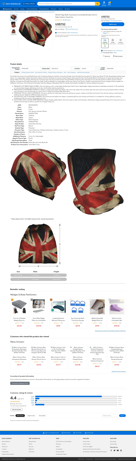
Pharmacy (53, 9)
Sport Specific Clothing (33, 12)
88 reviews (67, 20)
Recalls (58, 446)
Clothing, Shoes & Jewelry (20, 12)
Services (16, 9)
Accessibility (59, 449)
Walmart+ (31, 449)
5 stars (32, 396)
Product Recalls (60, 451)
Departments (8, 9)
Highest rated (31, 415)
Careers (61, 9)
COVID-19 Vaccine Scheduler (63, 441)
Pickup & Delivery (44, 9)
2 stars (32, 402)
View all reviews (16, 409)
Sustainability (5, 451)
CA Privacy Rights (87, 446)
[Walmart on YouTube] (118, 450)
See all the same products (119, 371)
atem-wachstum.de (73, 32)
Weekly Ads (90, 433)
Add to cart (112, 24)
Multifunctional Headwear (83, 72)
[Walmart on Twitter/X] (114, 450)
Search (122, 415)
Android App (113, 444)
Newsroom (4, 446)
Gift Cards (31, 451)
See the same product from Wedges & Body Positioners (110, 331)
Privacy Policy (86, 444)
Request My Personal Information (91, 449)
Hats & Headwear (71, 72)
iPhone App (113, 441)
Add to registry (119, 56)
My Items (67, 9)
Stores (30, 444)
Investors (4, 449)
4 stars (32, 398)
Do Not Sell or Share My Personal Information (95, 451)
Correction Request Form (20, 383)
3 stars (32, 400)
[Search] (97, 4)
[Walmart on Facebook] (111, 450)
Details (115, 52)
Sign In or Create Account (52, 433)
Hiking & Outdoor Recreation (47, 12)
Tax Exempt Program (61, 454)
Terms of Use (86, 441)
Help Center (67, 433)
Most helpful (42, 415)
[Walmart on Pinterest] (121, 450)
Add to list (107, 56)
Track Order (79, 433)
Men (65, 72)
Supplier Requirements (8, 454)
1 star (33, 404)
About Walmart (6, 441)
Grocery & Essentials (32, 9)
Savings (22, 9)
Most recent (20, 415)
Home (11, 12)
